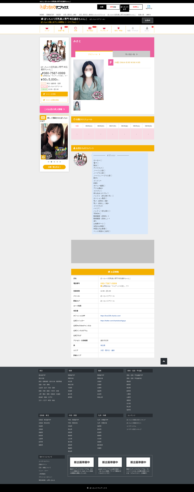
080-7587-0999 (54, 73)
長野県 (129, 400)
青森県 (41, 432)
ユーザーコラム (131, 426)
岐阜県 (129, 391)
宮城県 (41, 426)
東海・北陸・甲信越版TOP (135, 375)
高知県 (70, 451)
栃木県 (70, 394)
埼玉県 (58, 14)
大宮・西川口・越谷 (69, 14)
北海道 (41, 429)
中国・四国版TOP (73, 420)
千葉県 (70, 388)
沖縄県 (99, 448)
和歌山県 (100, 397)
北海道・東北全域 (44, 423)
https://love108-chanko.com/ (110, 316)
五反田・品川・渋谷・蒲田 (47, 388)
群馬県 (70, 397)
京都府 (99, 384)
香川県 (70, 442)
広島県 (70, 426)
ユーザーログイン (44, 461)
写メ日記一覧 (130, 54)
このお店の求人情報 (53, 109)
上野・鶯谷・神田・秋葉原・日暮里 (49, 394)
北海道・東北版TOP (45, 420)
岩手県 (41, 442)
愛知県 (129, 381)
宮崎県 (99, 442)
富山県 (129, 406)
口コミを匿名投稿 (52, 100)
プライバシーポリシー (45, 477)
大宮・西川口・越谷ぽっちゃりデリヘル (92, 14)
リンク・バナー (43, 471)
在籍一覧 (141, 14)
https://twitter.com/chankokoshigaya (113, 321)
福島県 (41, 445)
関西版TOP (100, 375)
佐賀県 (99, 432)
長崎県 (99, 435)
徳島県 (70, 445)
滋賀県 (99, 391)
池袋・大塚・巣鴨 (44, 384)
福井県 (129, 410)
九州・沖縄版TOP (102, 420)
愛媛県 (70, 448)
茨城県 (70, 391)
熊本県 (99, 429)
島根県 (70, 435)
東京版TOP (42, 375)
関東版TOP (50, 14)
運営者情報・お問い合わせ (47, 480)
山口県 (70, 438)
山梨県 (129, 397)
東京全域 (41, 378)
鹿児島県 (100, 445)
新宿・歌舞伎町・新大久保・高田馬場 (50, 381)
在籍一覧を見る (54, 167)
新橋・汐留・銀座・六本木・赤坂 (49, 391)
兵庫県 (99, 388)
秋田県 (41, 435)
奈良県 (99, 394)
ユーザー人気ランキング (134, 429)
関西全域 (100, 378)
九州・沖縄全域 (102, 423)
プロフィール (93, 54)
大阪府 (99, 381)
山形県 (41, 438)
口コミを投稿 (51, 94)
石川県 (129, 403)
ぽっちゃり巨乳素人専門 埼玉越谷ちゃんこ (122, 14)
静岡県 (129, 384)
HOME (42, 14)
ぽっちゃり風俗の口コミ (134, 423)
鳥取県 (70, 432)
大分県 (99, 438)
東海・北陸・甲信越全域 (134, 378)
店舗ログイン (43, 464)
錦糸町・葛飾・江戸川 (45, 397)
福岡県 (99, 426)
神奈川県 (70, 384)
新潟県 (129, 388)
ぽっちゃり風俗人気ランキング (136, 420)
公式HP (147, 20)
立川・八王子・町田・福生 (47, 400)
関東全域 (70, 378)
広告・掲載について (45, 467)
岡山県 (70, 429)
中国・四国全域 (72, 423)
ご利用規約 (42, 474)
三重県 (129, 394)
